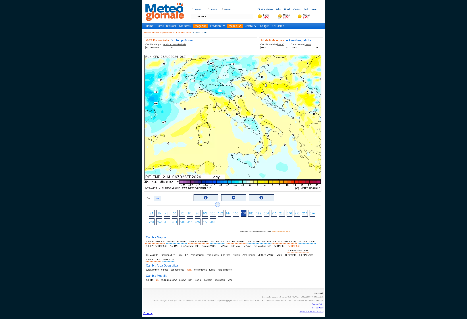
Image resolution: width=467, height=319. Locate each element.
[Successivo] (261, 198)
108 (205, 213)
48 (166, 213)
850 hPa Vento (306, 255)
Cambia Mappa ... (165, 44)
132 (220, 213)
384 (212, 222)
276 (312, 213)
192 (258, 213)
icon (190, 280)
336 (182, 222)
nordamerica (200, 270)
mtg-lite (149, 280)
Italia (278, 9)
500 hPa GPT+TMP (176, 241)
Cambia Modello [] (272, 44)
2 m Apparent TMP (190, 246)
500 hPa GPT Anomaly (259, 241)
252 (297, 213)
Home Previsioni (166, 26)
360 (197, 222)
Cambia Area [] (301, 44)
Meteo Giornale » (151, 33)
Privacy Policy (317, 304)
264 (304, 213)
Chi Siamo (278, 26)
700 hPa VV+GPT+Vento (270, 255)
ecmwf (182, 280)
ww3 (230, 280)
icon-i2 (198, 280)
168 (243, 213)
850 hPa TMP (217, 241)
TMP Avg (246, 246)
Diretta (248, 26)
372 (205, 222)
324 (174, 222)
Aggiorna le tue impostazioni (311, 311)
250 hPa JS (168, 259)
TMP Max (235, 246)
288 (151, 222)
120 (212, 213)
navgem (208, 280)
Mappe (233, 26)
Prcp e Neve (213, 255)
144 (228, 213)
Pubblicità (318, 293)
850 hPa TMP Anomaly (284, 241)
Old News (185, 26)
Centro (296, 9)
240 (289, 213)
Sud (306, 9)
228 (281, 213)
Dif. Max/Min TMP (262, 246)
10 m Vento (290, 255)
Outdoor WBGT (209, 246)
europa (164, 270)
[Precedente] (206, 198)
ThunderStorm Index (298, 250)
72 (182, 213)
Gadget (264, 26)
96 (197, 213)
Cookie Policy (317, 308)
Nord (287, 9)
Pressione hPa (168, 255)
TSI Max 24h (152, 255)
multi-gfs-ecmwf (169, 280)
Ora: (149, 198)
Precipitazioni (197, 255)
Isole (314, 9)
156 (235, 213)
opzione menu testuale (174, 44)
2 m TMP (174, 246)
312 (166, 222)
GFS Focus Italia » (183, 33)
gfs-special (220, 280)
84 (189, 213)
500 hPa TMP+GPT (198, 241)
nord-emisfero (225, 270)
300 (159, 222)
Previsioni (215, 26)
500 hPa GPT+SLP (155, 241)
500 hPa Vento (153, 259)
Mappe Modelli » (167, 33)
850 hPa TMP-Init (307, 241)
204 (266, 213)
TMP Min (223, 246)
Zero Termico (248, 255)
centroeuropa (177, 270)
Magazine (200, 26)
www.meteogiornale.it (281, 231)
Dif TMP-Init (279, 246)
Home (149, 26)
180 (251, 213)
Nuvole (236, 255)
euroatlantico (152, 270)
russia (212, 270)
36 (159, 213)
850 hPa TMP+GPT (236, 241)
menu (280, 44)
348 (189, 222)
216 (274, 213)
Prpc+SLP (183, 255)
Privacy (148, 313)
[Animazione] (233, 198)
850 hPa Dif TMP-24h (156, 246)
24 (151, 213)
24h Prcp (225, 255)
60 (174, 213)
